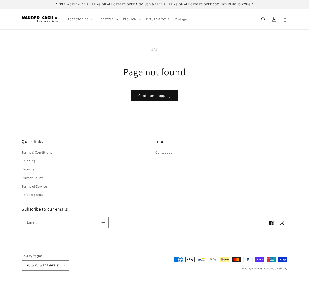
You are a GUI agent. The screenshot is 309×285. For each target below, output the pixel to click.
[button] (80, 19)
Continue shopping (154, 95)
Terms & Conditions (37, 152)
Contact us (163, 152)
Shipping (28, 161)
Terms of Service (34, 186)
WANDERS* (257, 268)
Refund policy (32, 195)
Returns (28, 169)
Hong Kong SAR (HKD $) (43, 265)
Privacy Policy (32, 178)
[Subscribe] (103, 222)
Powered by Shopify (275, 268)
